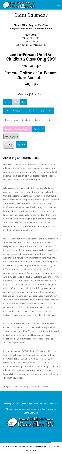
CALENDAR (25, 403)
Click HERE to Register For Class (31, 25)
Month (7, 102)
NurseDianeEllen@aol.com (31, 44)
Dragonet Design (31, 450)
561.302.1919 (31, 41)
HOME (7, 403)
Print (8, 145)
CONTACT (53, 403)
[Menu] (57, 5)
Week (16, 102)
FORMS (34, 403)
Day (23, 102)
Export (20, 144)
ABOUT (14, 403)
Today (31, 111)
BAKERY (44, 403)
